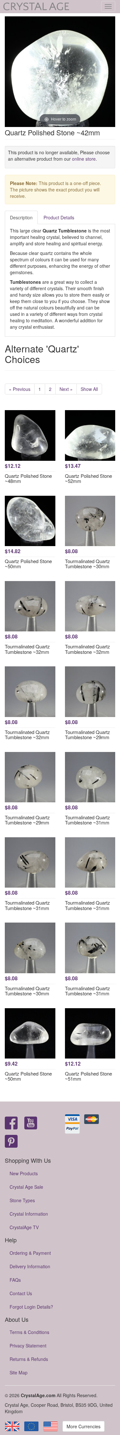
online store (84, 159)
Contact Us (21, 1293)
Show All (89, 389)
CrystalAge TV (24, 1227)
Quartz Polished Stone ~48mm (28, 478)
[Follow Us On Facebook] (11, 1123)
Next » (66, 389)
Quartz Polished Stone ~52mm (88, 478)
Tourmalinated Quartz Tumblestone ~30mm (87, 564)
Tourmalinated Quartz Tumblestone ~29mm (87, 735)
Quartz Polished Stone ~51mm (88, 1076)
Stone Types (22, 1200)
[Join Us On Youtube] (30, 1123)
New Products (24, 1173)
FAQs (15, 1280)
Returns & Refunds (29, 1359)
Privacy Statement (28, 1345)
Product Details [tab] (59, 217)
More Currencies (83, 1426)
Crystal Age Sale (26, 1187)
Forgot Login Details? (31, 1307)
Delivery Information (30, 1266)
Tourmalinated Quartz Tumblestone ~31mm (87, 820)
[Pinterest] (11, 1142)
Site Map (19, 1372)
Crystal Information (29, 1214)
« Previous (19, 389)
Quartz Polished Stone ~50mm (28, 564)
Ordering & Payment (30, 1253)
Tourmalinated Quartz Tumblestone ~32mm (27, 649)
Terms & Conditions (29, 1332)
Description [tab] (21, 217)
